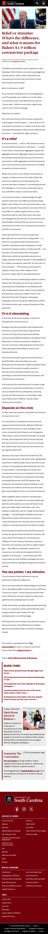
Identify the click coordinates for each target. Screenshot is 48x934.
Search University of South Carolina (37, 3)
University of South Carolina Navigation (43, 3)
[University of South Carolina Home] (13, 3)
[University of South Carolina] (24, 799)
